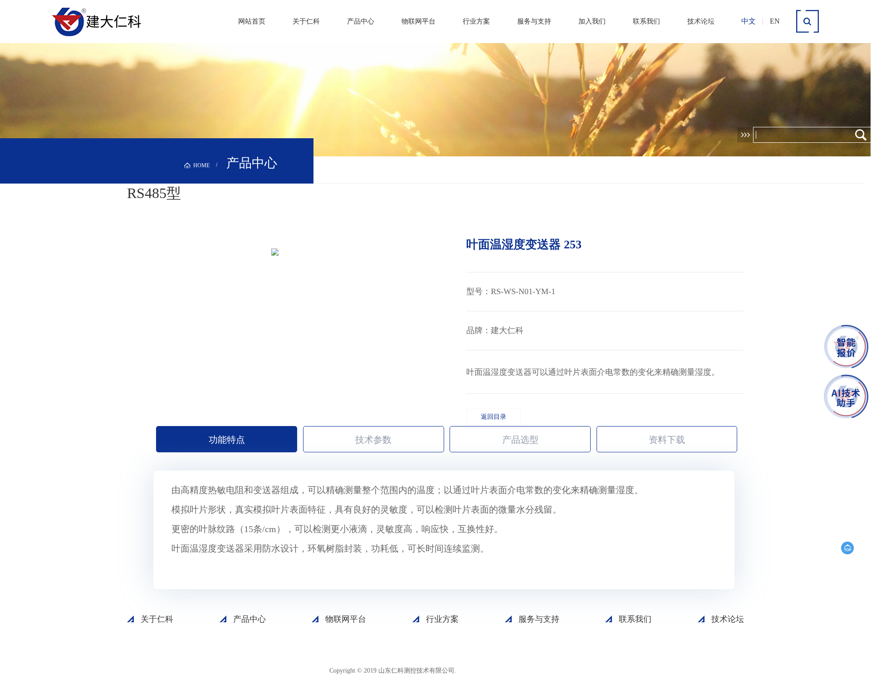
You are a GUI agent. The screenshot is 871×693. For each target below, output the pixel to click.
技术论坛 (700, 21)
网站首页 (251, 21)
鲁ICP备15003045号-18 (501, 670)
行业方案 (476, 21)
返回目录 (493, 416)
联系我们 (646, 21)
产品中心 (360, 21)
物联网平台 (418, 21)
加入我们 (592, 21)
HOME (201, 165)
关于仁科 (306, 21)
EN (775, 21)
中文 (748, 21)
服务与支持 (534, 21)
